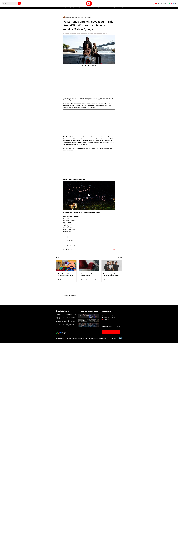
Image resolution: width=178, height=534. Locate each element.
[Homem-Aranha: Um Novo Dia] (89, 265)
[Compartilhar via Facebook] (64, 245)
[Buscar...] (19, 3)
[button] (116, 8)
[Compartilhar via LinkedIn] (70, 245)
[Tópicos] (65, 333)
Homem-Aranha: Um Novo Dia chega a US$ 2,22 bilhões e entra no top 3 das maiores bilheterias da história (89, 274)
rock (65, 236)
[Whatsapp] (169, 3)
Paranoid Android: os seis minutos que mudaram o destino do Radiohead (66, 274)
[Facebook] (173, 3)
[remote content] (89, 83)
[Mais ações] (114, 17)
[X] (175, 3)
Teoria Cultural (62, 311)
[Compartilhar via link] (74, 245)
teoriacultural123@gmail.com (110, 315)
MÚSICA (71, 240)
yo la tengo (70, 236)
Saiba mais (69, 325)
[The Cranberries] (112, 265)
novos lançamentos (80, 236)
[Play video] (89, 195)
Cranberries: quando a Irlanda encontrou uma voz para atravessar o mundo (111, 274)
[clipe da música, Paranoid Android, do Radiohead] (66, 265)
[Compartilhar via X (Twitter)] (67, 245)
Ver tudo (120, 257)
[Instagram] (171, 3)
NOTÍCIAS (66, 240)
